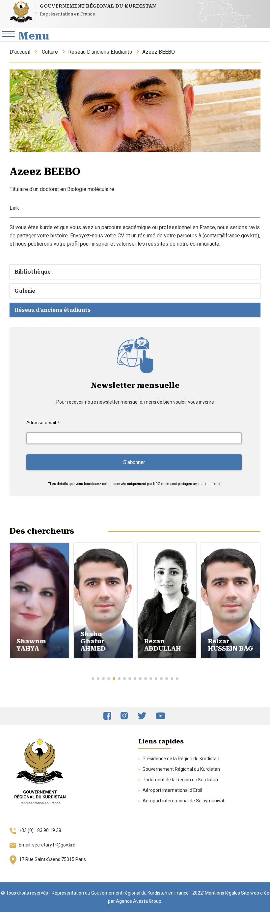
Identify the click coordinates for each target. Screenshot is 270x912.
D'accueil (20, 52)
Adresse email (43, 422)
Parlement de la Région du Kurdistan (180, 779)
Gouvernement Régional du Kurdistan (181, 769)
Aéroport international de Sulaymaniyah (184, 800)
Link (14, 208)
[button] (93, 678)
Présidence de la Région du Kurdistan (180, 758)
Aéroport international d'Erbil (172, 790)
